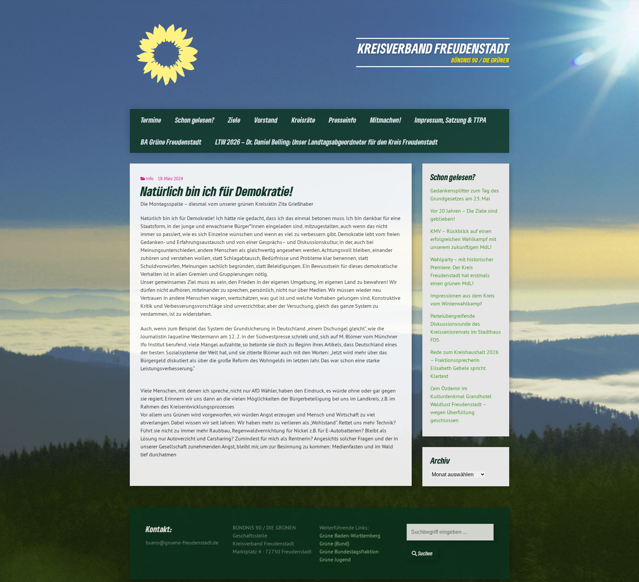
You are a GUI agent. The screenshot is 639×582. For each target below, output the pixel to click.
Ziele (234, 119)
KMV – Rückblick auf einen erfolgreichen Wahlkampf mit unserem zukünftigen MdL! (463, 239)
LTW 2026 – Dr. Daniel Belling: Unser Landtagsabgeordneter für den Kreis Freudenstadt (326, 141)
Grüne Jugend (335, 559)
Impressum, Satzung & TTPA (451, 119)
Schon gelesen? (194, 119)
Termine (151, 119)
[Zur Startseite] (167, 83)
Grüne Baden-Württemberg (350, 535)
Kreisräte (303, 119)
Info (149, 178)
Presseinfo (342, 119)
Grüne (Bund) (334, 543)
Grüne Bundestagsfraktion (349, 551)
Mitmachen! (385, 119)
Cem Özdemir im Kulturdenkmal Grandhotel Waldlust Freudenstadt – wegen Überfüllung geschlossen (461, 404)
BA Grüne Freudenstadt (171, 141)
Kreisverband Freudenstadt (433, 48)
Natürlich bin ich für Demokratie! (216, 191)
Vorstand (266, 119)
